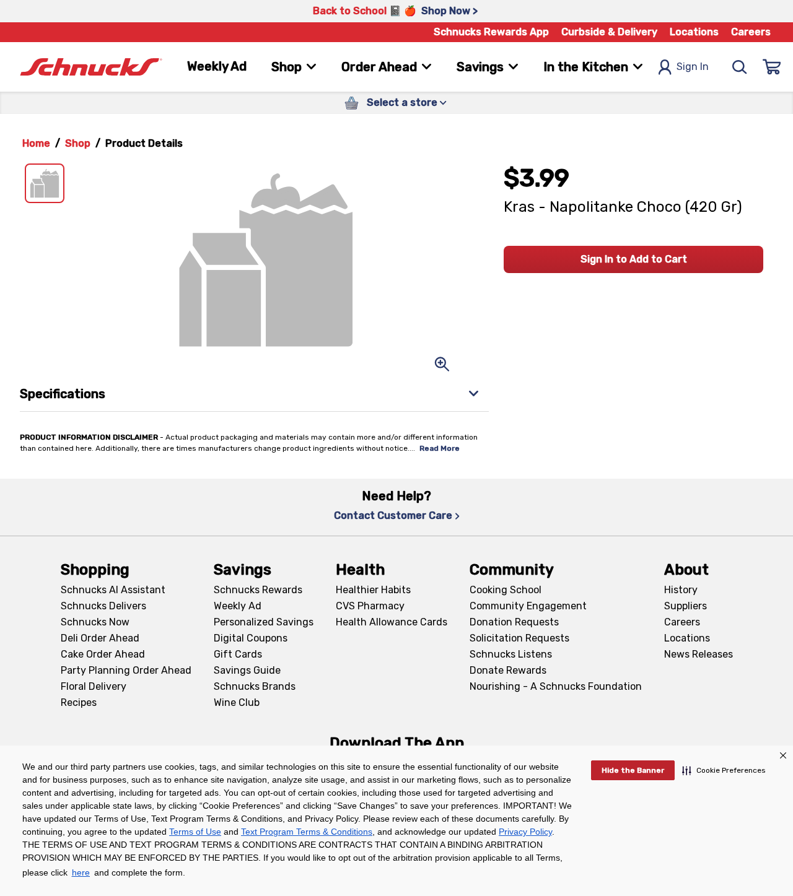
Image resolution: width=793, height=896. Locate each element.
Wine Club (237, 702)
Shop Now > (449, 11)
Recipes (79, 702)
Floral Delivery (93, 686)
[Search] (739, 66)
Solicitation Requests (519, 638)
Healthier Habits (373, 590)
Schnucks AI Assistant (113, 590)
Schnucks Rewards (258, 590)
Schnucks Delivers (103, 606)
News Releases (698, 654)
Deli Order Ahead (100, 638)
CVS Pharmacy (370, 606)
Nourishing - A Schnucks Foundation (556, 686)
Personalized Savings (263, 622)
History (681, 590)
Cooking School (505, 590)
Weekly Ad (217, 66)
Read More (439, 448)
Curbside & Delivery (609, 32)
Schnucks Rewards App (491, 32)
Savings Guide (247, 670)
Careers (751, 32)
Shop (77, 143)
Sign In (693, 66)
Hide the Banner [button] (633, 770)
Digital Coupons (250, 638)
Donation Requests (514, 622)
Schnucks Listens (511, 654)
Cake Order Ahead (103, 654)
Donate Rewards (508, 670)
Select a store (402, 102)
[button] (724, 770)
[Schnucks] (91, 67)
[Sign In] (772, 66)
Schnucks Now (95, 622)
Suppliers (685, 606)
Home (36, 143)
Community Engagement (528, 606)
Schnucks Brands (255, 686)
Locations (694, 32)
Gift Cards (238, 654)
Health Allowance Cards (391, 622)
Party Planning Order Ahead (126, 670)
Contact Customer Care (393, 515)
